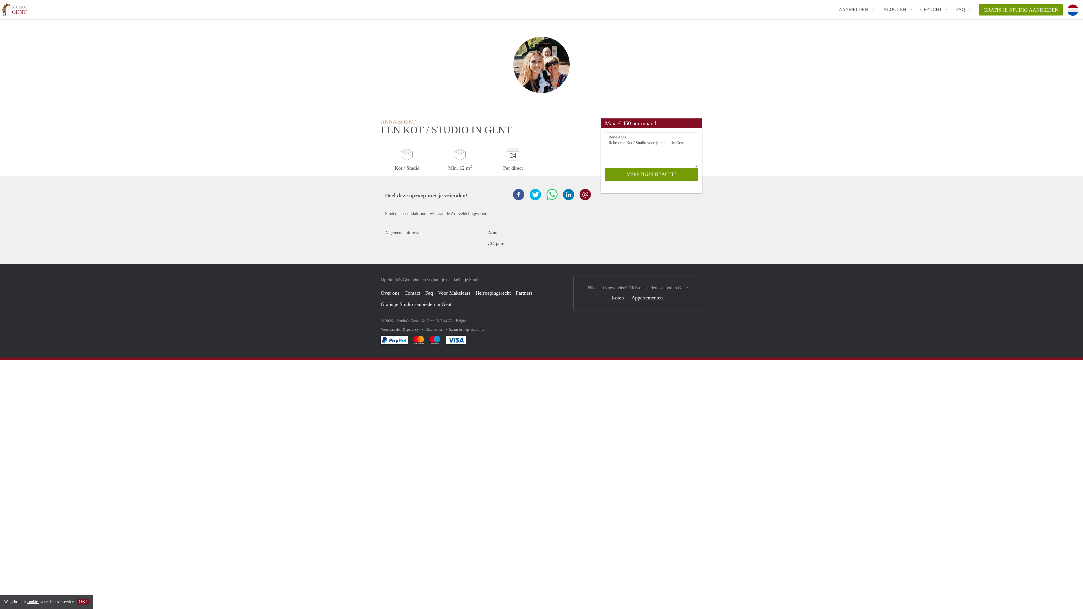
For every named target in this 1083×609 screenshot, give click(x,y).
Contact (412, 293)
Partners (524, 293)
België (461, 321)
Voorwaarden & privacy (400, 329)
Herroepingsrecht (493, 293)
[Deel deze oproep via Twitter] (535, 194)
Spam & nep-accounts (466, 329)
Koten (617, 298)
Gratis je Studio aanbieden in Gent (416, 304)
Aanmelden (853, 9)
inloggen (894, 9)
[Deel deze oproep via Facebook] (518, 194)
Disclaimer (434, 329)
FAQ (960, 9)
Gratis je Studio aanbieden (1020, 10)
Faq (429, 293)
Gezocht (931, 9)
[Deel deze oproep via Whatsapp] (552, 194)
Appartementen (647, 298)
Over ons (390, 293)
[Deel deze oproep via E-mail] (585, 194)
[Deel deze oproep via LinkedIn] (568, 194)
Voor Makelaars (454, 293)
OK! (83, 601)
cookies (33, 602)
